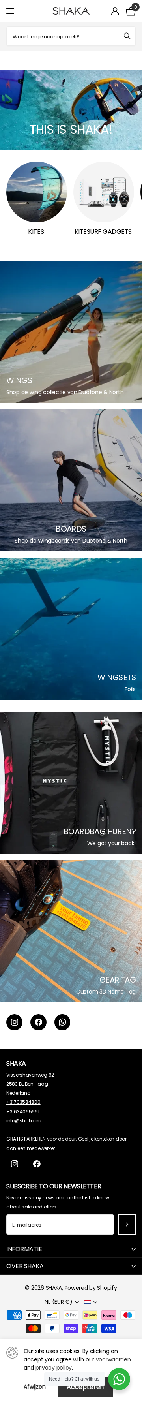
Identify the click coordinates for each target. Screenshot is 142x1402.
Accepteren (85, 1386)
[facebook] (38, 1022)
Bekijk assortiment (10, 11)
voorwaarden (113, 1359)
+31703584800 (23, 1102)
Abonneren (127, 1224)
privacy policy (54, 1368)
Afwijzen (35, 1387)
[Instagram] (14, 1022)
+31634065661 (22, 1111)
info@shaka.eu (23, 1120)
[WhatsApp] (62, 1022)
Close (71, 1249)
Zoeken (127, 36)
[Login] (115, 11)
